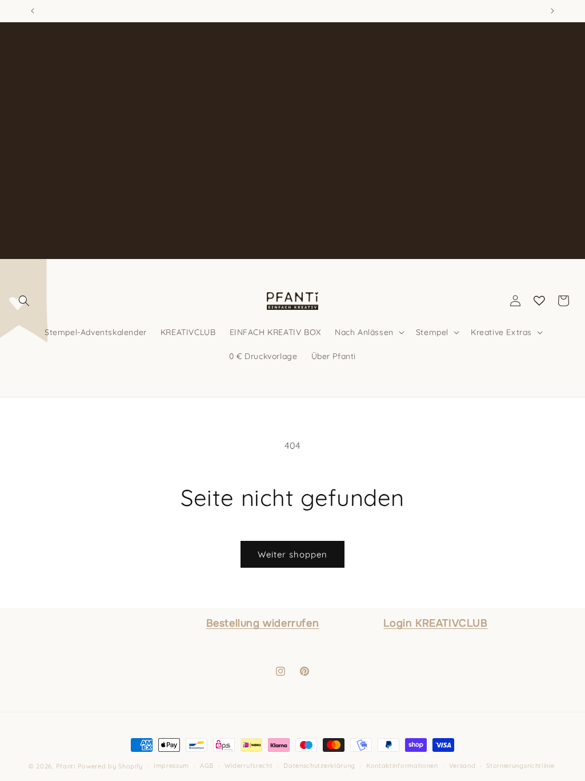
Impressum (171, 766)
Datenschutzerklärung (319, 766)
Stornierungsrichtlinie (520, 766)
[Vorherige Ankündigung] (32, 11)
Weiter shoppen (292, 554)
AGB (207, 766)
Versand (462, 766)
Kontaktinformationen (402, 766)
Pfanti (65, 766)
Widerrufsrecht (249, 766)
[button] (24, 300)
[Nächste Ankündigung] (552, 11)
